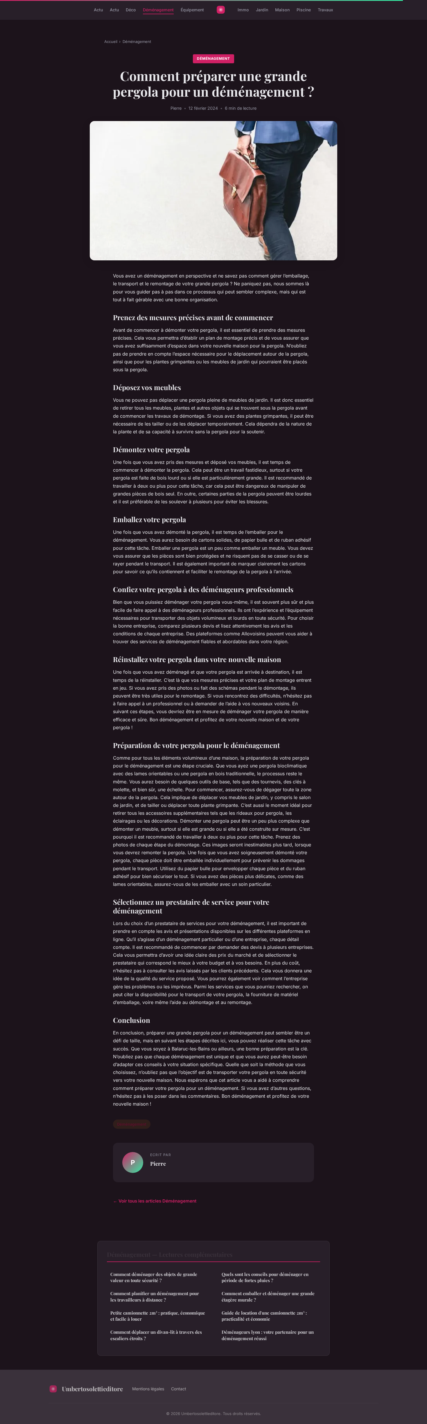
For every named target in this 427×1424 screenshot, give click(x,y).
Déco (131, 9)
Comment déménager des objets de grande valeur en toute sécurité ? (153, 1277)
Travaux (325, 9)
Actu (98, 9)
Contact (178, 1388)
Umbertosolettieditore (92, 1389)
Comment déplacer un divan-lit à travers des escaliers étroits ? (156, 1335)
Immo (243, 9)
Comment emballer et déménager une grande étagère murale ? (268, 1296)
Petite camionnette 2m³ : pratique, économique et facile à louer (157, 1316)
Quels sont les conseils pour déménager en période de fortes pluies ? (265, 1277)
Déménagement (158, 9)
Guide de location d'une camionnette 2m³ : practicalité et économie (264, 1316)
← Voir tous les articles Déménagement (154, 1201)
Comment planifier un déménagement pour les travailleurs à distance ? (154, 1296)
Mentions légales (148, 1388)
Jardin (262, 9)
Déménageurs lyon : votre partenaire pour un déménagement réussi (268, 1335)
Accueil (110, 41)
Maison (282, 9)
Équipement (192, 9)
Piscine (304, 9)
